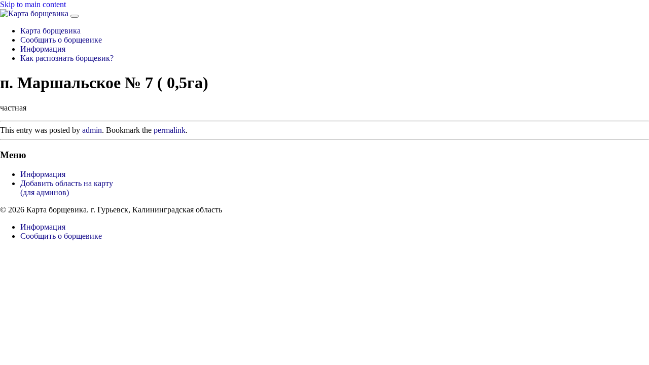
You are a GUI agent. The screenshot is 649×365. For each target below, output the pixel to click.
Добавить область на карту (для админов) (66, 188)
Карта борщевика (50, 30)
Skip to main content (33, 4)
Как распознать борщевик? (67, 58)
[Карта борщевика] (35, 13)
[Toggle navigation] (74, 16)
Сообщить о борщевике (61, 39)
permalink (170, 130)
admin (92, 130)
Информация (42, 49)
